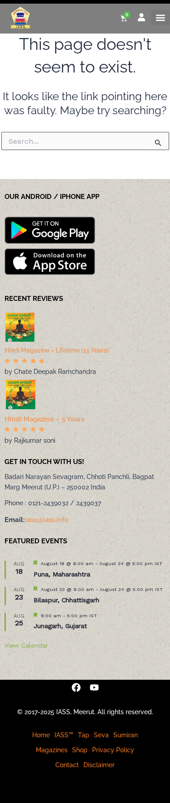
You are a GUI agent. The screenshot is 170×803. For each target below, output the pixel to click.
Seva (101, 735)
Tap (83, 735)
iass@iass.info (46, 520)
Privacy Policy (113, 750)
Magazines (52, 750)
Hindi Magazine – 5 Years (44, 419)
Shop (79, 750)
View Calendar (26, 645)
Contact (67, 765)
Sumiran (125, 735)
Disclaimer (99, 765)
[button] (160, 17)
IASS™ (63, 735)
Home (41, 735)
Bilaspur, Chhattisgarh (66, 600)
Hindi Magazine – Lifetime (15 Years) (57, 350)
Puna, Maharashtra (62, 574)
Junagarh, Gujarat (60, 625)
